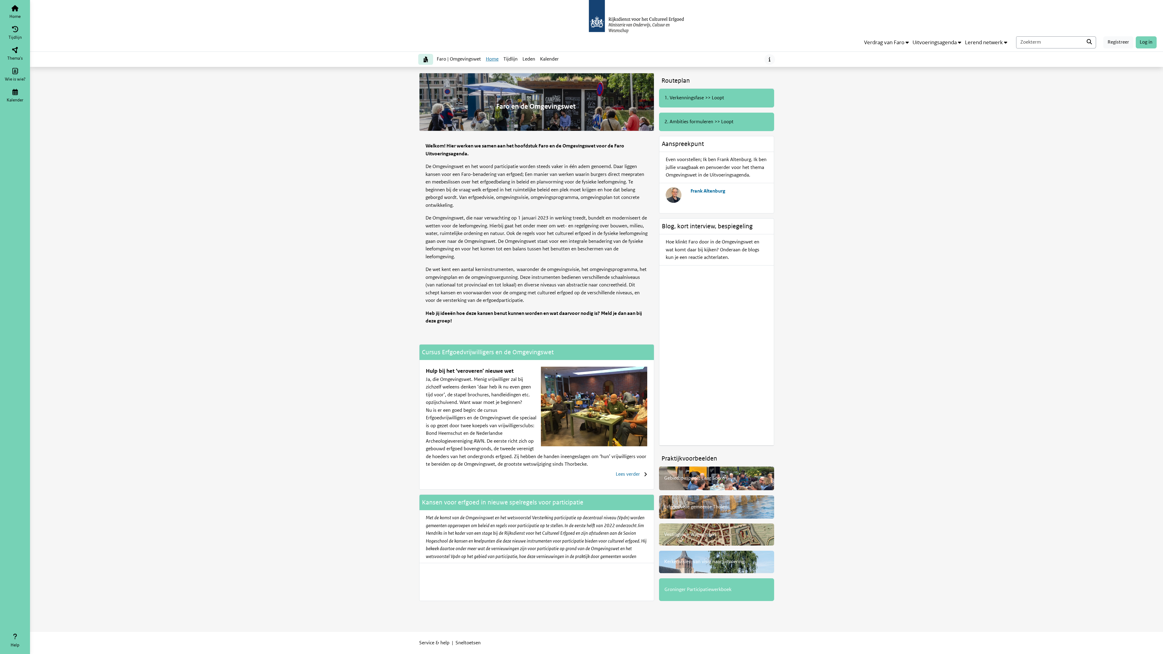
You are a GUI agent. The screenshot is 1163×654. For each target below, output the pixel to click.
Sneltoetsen (468, 643)
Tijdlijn (511, 61)
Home (492, 59)
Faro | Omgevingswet (459, 59)
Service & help (434, 643)
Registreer (1118, 42)
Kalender (550, 61)
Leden (528, 59)
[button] (886, 42)
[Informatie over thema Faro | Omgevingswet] (769, 59)
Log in (1146, 42)
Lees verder (628, 474)
